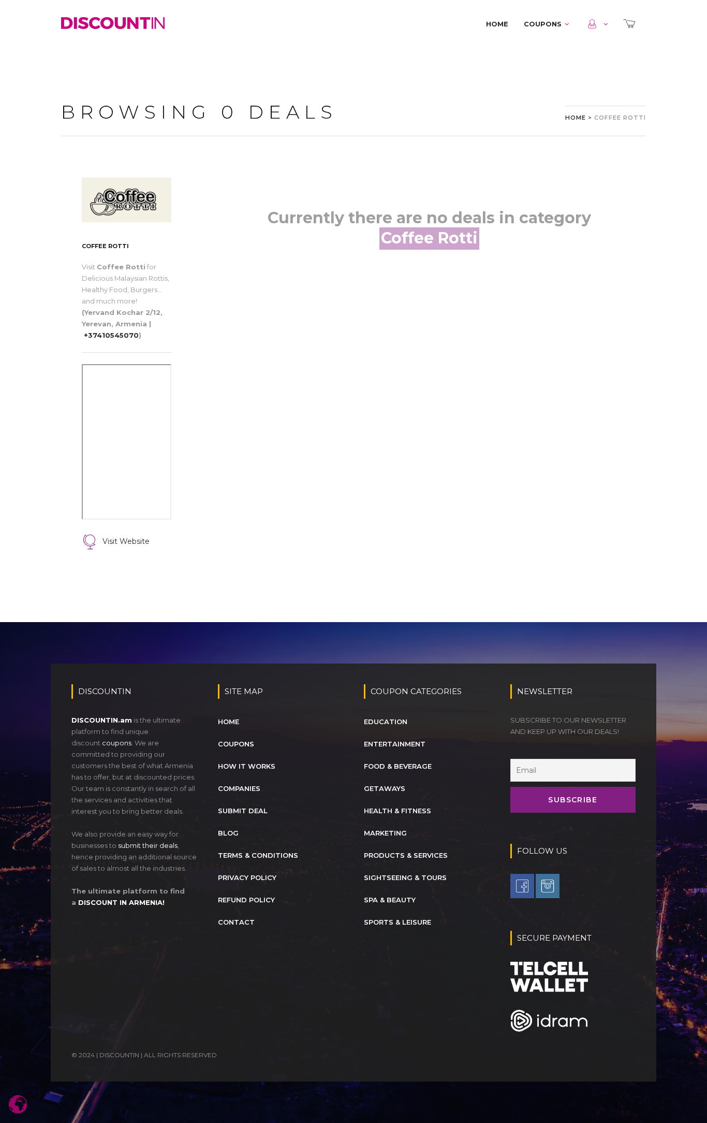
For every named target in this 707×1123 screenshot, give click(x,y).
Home (575, 117)
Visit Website (126, 541)
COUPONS (543, 24)
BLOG (228, 833)
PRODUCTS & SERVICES (406, 855)
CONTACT (236, 922)
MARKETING (385, 833)
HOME (497, 24)
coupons (116, 743)
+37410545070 (111, 335)
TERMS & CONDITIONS (258, 855)
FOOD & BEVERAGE (398, 766)
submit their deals (148, 845)
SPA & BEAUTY (390, 900)
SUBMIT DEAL (243, 811)
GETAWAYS (384, 788)
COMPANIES (239, 788)
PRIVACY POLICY (247, 877)
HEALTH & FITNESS (397, 811)
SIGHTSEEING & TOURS (405, 877)
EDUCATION (385, 721)
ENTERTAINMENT (394, 744)
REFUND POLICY (246, 900)
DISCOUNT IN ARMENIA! (121, 902)
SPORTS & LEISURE (397, 922)
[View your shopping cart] (630, 24)
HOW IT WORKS (246, 766)
